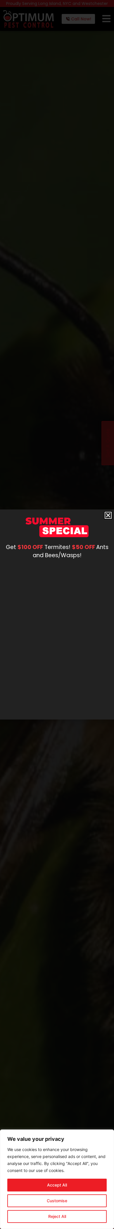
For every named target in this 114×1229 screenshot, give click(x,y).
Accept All (57, 1184)
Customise (57, 1200)
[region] (57, 1179)
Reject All (57, 1216)
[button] (108, 515)
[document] (57, 614)
